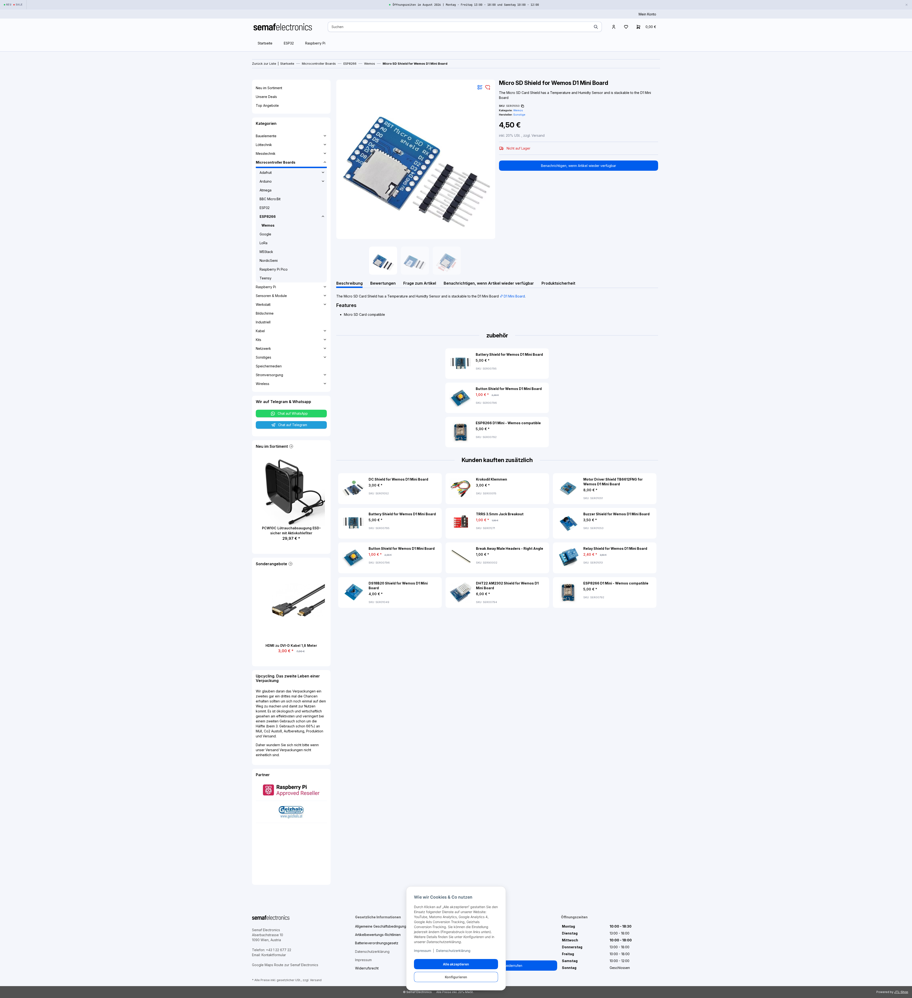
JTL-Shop (901, 992)
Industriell (263, 322)
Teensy (265, 278)
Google (265, 234)
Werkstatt (263, 304)
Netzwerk (263, 348)
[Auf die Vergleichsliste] (480, 87)
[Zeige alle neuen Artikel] (291, 446)
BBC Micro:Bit (270, 199)
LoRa (263, 243)
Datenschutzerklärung (453, 951)
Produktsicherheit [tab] (558, 283)
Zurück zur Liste (264, 63)
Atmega (265, 190)
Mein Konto (647, 14)
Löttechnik (264, 145)
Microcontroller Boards (275, 162)
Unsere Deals (266, 97)
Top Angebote (267, 105)
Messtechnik (266, 153)
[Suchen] (596, 27)
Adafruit (266, 172)
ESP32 (289, 43)
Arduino (266, 181)
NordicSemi (269, 260)
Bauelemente (266, 136)
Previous (352, 540)
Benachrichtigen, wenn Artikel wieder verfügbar (578, 166)
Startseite (265, 43)
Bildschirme (265, 313)
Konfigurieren (456, 977)
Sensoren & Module (271, 296)
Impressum (422, 951)
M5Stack (266, 252)
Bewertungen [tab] (383, 283)
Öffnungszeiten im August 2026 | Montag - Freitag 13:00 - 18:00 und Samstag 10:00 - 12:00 (466, 5)
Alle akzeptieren (456, 964)
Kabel (260, 331)
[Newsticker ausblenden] (906, 4)
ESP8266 (268, 216)
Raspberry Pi (315, 43)
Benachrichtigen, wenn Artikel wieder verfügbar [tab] (489, 283)
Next (642, 540)
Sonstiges (263, 357)
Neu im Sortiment (269, 88)
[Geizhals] (291, 811)
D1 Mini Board (514, 296)
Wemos (518, 110)
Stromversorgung (269, 375)
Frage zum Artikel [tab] (419, 283)
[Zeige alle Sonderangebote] (290, 563)
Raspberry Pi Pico (274, 269)
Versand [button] (538, 135)
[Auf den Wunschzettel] (487, 87)
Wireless (262, 384)
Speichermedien (269, 366)
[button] (614, 27)
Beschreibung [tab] (349, 283)
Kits (258, 340)
